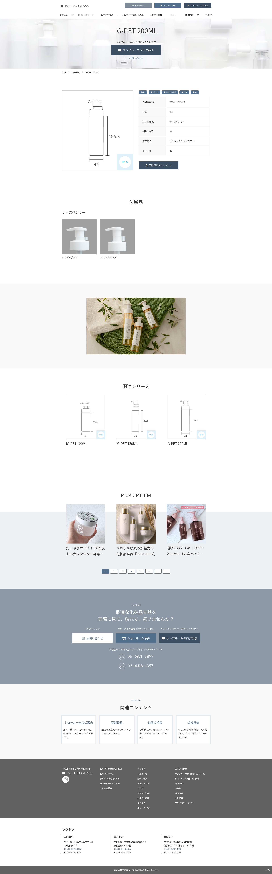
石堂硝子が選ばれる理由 (133, 14)
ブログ (173, 14)
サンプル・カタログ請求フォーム (190, 773)
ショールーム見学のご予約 (187, 778)
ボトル (155, 92)
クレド (178, 788)
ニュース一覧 (143, 807)
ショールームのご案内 (78, 730)
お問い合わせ (139, 5)
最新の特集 (155, 730)
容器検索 (64, 14)
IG (144, 92)
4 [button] (131, 571)
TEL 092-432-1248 (172, 849)
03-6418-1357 (140, 666)
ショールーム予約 (169, 5)
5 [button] (140, 571)
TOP (64, 72)
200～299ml (171, 92)
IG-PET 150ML (127, 443)
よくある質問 (106, 788)
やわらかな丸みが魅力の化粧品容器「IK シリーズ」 (136, 550)
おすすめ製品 (143, 793)
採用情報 (179, 793)
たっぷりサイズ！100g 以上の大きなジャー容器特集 (85, 551)
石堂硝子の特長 (106, 14)
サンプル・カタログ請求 (199, 5)
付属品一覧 (142, 773)
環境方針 (179, 783)
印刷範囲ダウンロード (160, 165)
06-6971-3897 (140, 656)
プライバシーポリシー (185, 803)
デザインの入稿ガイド (110, 778)
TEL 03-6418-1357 (122, 849)
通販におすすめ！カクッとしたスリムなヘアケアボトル (185, 551)
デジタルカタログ (86, 14)
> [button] (158, 571)
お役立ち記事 (143, 798)
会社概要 (189, 14)
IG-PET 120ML (76, 443)
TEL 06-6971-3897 (72, 849)
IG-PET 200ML (177, 443)
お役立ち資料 (156, 14)
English (208, 14)
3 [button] (122, 571)
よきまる (141, 803)
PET (185, 92)
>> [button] (167, 571)
